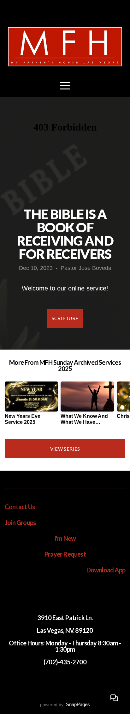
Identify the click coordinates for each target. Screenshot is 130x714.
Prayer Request (65, 554)
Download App (105, 570)
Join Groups (20, 522)
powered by (65, 704)
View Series (65, 449)
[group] (31, 405)
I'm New (65, 538)
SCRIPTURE (65, 318)
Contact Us (20, 506)
